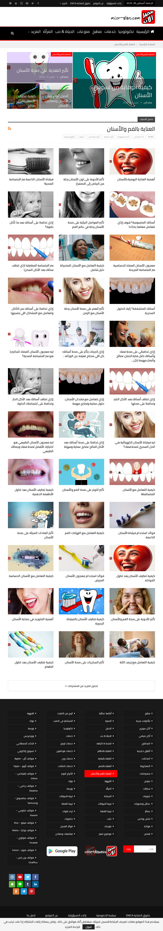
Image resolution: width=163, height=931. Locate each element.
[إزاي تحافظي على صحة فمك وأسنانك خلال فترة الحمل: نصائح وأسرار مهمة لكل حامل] (132, 334)
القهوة (108, 781)
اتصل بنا (31, 915)
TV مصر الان (139, 137)
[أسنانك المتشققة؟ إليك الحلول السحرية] (132, 291)
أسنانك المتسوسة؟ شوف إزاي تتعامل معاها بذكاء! (136, 225)
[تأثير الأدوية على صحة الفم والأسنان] (132, 601)
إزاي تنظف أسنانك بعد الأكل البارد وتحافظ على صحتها (134, 401)
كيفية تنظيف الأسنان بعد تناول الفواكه (135, 578)
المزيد (64, 3)
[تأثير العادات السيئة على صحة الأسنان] (30, 515)
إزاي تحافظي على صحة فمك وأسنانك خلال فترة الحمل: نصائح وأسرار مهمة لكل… (135, 356)
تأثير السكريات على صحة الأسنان (84, 662)
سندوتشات (145, 773)
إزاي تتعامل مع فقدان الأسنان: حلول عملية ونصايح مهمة (84, 401)
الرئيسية (142, 31)
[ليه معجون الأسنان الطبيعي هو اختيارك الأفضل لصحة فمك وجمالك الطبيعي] (30, 424)
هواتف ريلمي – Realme (27, 788)
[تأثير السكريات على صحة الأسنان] (81, 644)
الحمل (109, 728)
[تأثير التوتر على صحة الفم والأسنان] (81, 472)
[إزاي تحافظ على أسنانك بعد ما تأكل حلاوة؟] (30, 204)
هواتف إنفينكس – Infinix (26, 776)
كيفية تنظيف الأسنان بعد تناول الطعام (34, 664)
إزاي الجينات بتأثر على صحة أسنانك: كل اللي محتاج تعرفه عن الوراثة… (83, 354)
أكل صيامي (144, 736)
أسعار (81, 137)
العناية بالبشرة (105, 758)
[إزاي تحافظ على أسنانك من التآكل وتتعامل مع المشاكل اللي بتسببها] (30, 291)
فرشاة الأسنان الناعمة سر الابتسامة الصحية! (31, 181)
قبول (88, 926)
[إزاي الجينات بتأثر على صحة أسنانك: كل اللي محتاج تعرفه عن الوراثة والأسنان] (81, 334)
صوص (147, 781)
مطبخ (97, 31)
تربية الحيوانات (105, 803)
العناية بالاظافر (104, 751)
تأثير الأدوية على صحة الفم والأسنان (133, 619)
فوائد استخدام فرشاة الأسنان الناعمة (136, 535)
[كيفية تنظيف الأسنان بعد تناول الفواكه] (132, 558)
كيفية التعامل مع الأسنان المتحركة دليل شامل (82, 268)
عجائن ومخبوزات (142, 803)
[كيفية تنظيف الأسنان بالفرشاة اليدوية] (81, 601)
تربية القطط (106, 811)
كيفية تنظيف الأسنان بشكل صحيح (26, 101)
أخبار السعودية (123, 137)
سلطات (146, 788)
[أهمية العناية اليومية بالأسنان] (132, 161)
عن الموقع (98, 3)
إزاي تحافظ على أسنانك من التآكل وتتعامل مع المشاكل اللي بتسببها (32, 311)
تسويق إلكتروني (25, 751)
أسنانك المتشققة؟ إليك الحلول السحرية (136, 311)
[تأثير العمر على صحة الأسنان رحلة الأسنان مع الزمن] (81, 291)
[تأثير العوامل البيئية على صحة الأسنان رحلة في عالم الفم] (81, 204)
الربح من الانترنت (65, 713)
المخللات (146, 758)
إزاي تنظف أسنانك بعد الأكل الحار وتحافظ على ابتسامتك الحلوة (33, 401)
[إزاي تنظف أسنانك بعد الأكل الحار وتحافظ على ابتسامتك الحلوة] (30, 381)
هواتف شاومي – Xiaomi (27, 812)
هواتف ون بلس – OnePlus (27, 860)
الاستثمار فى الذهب (63, 721)
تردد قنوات (67, 811)
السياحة (108, 796)
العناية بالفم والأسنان (145, 54)
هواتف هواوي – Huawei (27, 840)
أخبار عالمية (108, 137)
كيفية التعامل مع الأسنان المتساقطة (139, 492)
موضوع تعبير (105, 834)
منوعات (83, 31)
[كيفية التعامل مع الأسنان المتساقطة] (132, 472)
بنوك (70, 781)
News (150, 137)
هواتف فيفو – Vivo (24, 822)
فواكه (147, 826)
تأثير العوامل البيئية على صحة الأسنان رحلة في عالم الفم (86, 225)
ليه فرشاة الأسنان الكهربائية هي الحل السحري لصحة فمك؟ (135, 444)
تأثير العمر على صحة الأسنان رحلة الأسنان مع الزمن (84, 311)
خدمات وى (67, 758)
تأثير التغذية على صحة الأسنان (42, 70)
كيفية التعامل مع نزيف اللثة (137, 662)
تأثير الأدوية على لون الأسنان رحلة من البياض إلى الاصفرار (83, 181)
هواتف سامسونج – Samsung (26, 800)
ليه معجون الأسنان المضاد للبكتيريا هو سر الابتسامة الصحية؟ (31, 354)
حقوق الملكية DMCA (80, 3)
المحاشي (146, 743)
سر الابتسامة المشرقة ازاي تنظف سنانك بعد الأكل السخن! (32, 268)
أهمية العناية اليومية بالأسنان (136, 179)
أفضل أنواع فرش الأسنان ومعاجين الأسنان (56, 101)
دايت (109, 818)
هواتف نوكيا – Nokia (23, 830)
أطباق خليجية (69, 137)
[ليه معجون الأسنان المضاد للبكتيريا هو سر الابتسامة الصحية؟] (30, 334)
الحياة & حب (64, 31)
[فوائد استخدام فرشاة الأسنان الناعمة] (132, 515)
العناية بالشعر (105, 766)
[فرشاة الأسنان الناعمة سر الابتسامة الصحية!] (30, 161)
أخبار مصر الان (94, 137)
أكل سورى (144, 728)
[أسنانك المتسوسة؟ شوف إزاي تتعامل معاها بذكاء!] (132, 204)
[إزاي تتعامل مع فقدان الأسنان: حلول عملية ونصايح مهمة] (81, 381)
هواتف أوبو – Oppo (24, 766)
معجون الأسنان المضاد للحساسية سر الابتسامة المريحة (134, 268)
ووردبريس (29, 736)
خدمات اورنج (66, 743)
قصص (147, 834)
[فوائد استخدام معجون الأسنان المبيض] (81, 558)
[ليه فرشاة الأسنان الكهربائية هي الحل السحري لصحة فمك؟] (132, 424)
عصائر (147, 811)
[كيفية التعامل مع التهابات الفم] (81, 515)
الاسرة (108, 721)
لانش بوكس (144, 818)
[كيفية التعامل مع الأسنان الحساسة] (30, 558)
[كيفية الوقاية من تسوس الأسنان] (114, 80)
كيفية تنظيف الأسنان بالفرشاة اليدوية (85, 621)
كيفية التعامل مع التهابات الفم (84, 533)
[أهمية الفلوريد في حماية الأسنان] (30, 601)
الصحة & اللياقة (104, 743)
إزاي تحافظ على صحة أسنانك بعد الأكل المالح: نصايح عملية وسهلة (84, 444)
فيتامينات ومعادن (64, 834)
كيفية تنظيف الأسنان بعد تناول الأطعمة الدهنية (34, 492)
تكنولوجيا (126, 31)
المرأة (48, 31)
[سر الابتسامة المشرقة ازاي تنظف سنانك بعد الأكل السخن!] (30, 248)
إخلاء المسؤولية (114, 3)
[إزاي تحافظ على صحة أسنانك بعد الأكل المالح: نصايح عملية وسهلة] (81, 424)
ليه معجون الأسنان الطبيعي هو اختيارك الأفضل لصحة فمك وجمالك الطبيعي (32, 446)
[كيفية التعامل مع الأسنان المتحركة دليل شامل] (81, 248)
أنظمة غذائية (105, 713)
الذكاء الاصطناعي (25, 743)
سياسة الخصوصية (106, 915)
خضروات (68, 818)
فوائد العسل (66, 826)
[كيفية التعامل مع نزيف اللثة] (132, 644)
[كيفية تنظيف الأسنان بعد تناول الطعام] (30, 644)
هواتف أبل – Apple (24, 758)
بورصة (70, 788)
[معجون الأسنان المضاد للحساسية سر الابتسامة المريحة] (132, 248)
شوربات (146, 796)
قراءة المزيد (72, 926)
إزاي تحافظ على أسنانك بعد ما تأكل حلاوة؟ (31, 225)
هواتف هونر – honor (23, 850)
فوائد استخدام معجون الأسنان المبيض (85, 578)
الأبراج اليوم (67, 773)
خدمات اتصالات (65, 766)
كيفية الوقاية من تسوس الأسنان (123, 91)
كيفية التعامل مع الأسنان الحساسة (31, 576)
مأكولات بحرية (143, 721)
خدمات (110, 31)
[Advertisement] (53, 16)
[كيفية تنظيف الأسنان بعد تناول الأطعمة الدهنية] (30, 472)
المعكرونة (145, 766)
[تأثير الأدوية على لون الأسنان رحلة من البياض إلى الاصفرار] (81, 161)
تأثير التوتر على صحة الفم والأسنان (83, 490)
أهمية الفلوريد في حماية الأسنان (32, 619)
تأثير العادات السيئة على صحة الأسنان (35, 535)
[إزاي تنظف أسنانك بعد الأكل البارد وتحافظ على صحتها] (132, 381)
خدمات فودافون (64, 751)
